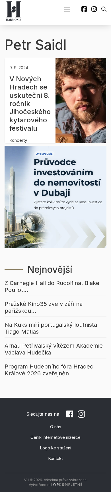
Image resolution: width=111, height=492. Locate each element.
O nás (55, 426)
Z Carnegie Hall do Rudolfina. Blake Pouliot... (52, 286)
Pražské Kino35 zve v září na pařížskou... (44, 307)
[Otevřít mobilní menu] (67, 9)
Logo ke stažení (55, 448)
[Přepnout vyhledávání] (103, 9)
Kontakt (55, 458)
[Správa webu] (67, 485)
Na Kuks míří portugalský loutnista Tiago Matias (51, 328)
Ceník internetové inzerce (55, 437)
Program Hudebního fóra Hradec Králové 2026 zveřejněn (49, 370)
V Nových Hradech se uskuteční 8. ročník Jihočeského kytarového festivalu (30, 103)
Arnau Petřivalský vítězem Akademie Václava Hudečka (54, 349)
